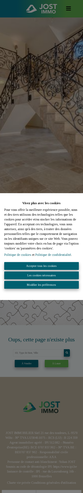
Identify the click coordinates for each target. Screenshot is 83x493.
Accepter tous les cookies (41, 265)
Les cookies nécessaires (41, 275)
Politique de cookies (17, 254)
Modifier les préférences (41, 284)
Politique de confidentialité (53, 254)
